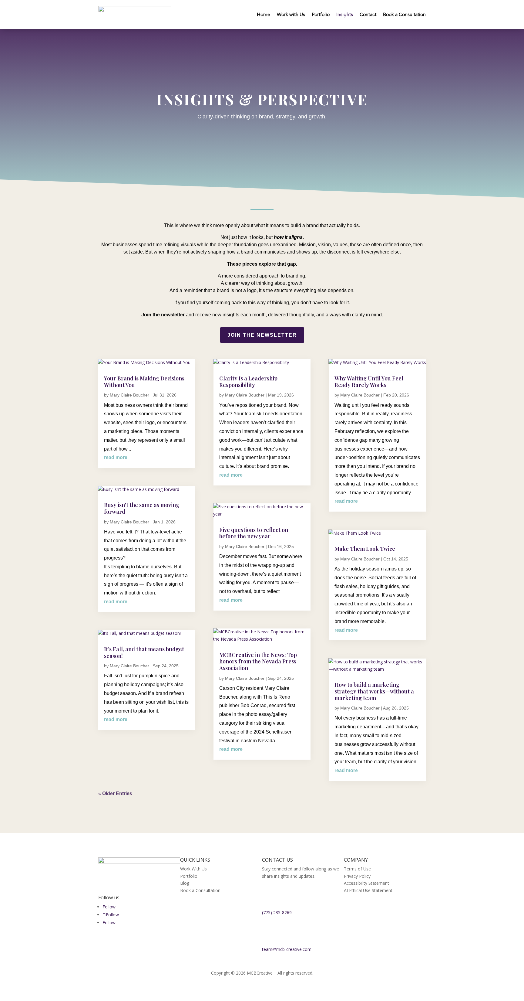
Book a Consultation (404, 14)
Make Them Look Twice (364, 548)
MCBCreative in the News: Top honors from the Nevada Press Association (258, 661)
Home (263, 14)
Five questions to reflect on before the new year (253, 533)
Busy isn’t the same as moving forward (141, 508)
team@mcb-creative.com (286, 949)
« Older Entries (115, 793)
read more (115, 457)
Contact (368, 14)
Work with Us (291, 14)
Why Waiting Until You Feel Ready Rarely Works (368, 382)
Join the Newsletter (262, 335)
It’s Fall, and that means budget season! (144, 652)
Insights (344, 14)
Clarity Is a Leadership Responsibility (248, 382)
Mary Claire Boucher (129, 395)
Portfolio (321, 14)
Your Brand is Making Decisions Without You (144, 382)
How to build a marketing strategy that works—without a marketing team (374, 691)
